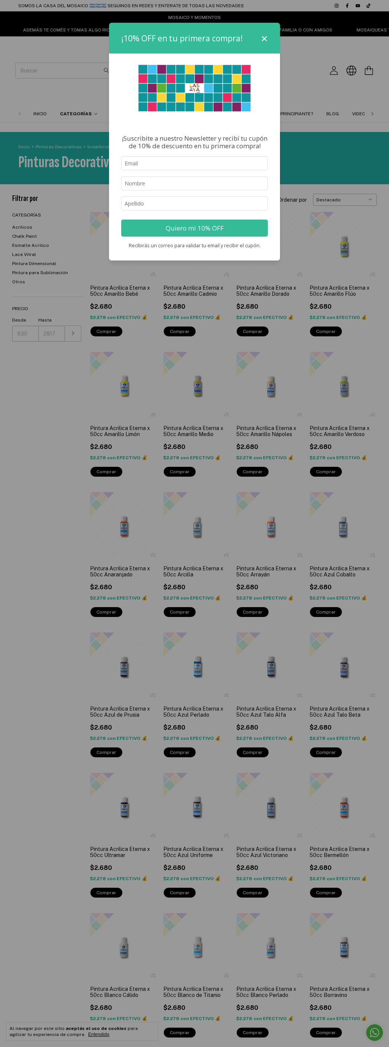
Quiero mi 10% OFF (195, 228)
